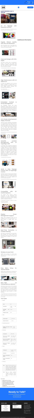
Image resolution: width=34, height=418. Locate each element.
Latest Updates (5, 408)
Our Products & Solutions (15, 405)
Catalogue (15, 406)
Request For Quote (16, 407)
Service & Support (5, 410)
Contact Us (5, 409)
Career (6, 407)
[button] (18, 7)
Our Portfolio (6, 406)
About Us (5, 405)
